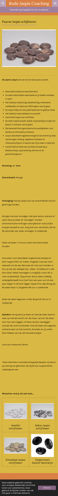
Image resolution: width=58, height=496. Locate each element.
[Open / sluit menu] (55, 3)
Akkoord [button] (47, 488)
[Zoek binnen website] (3, 3)
